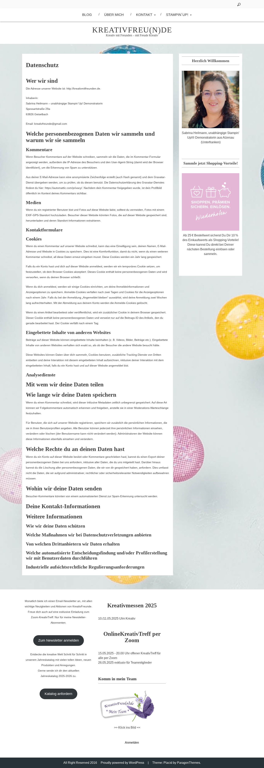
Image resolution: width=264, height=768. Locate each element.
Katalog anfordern (58, 694)
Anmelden (132, 742)
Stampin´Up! (177, 15)
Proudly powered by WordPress (122, 762)
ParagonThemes (188, 762)
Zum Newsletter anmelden (58, 640)
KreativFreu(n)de (132, 30)
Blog (87, 15)
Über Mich (114, 15)
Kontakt (144, 15)
